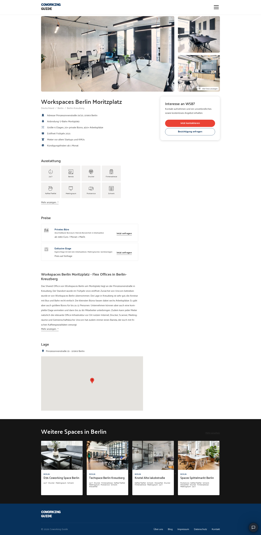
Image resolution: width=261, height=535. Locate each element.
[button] (92, 380)
